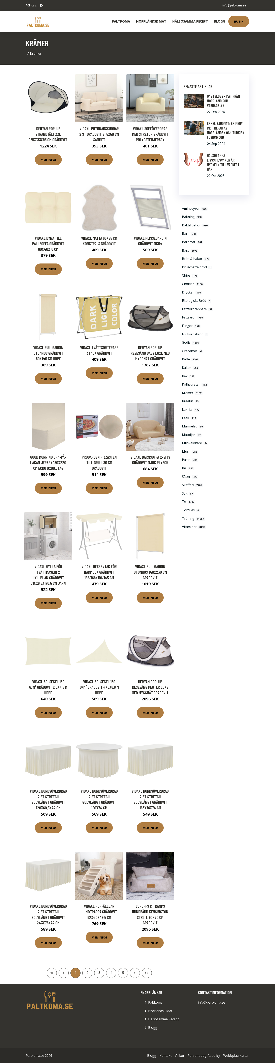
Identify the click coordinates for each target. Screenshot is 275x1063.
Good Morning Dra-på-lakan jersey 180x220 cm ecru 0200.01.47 (48, 462)
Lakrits (190, 409)
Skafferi (192, 485)
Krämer (192, 393)
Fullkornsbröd (194, 334)
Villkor (179, 1055)
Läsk (189, 418)
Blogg (219, 21)
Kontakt (165, 1055)
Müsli (189, 451)
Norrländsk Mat (151, 21)
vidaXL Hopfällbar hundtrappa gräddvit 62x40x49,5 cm (99, 911)
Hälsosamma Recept (190, 21)
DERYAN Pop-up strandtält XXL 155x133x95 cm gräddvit (48, 134)
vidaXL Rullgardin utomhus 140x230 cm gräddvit (150, 572)
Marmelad (192, 426)
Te (188, 501)
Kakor (190, 367)
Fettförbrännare (197, 309)
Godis (190, 342)
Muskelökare (194, 443)
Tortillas (190, 510)
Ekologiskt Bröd (196, 300)
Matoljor (191, 434)
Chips (189, 275)
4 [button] (111, 972)
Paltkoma (121, 21)
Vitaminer (193, 527)
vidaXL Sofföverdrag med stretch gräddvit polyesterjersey (150, 134)
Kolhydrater (194, 384)
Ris (187, 468)
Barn (189, 233)
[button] (135, 973)
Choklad (192, 284)
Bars (189, 250)
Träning (193, 518)
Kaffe (190, 359)
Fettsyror (192, 317)
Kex (188, 376)
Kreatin (190, 401)
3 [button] (99, 972)
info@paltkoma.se (234, 5)
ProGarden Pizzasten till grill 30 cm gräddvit (99, 462)
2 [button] (87, 972)
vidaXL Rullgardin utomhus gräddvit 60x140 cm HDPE (48, 353)
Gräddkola (192, 351)
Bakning (192, 217)
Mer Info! (48, 160)
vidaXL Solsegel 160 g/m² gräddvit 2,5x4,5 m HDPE (48, 687)
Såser (189, 476)
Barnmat (192, 242)
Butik (238, 21)
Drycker (191, 292)
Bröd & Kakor (195, 258)
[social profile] (41, 5)
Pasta (189, 459)
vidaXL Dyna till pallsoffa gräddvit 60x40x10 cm (48, 243)
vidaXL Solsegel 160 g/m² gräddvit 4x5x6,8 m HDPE (99, 687)
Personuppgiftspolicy (204, 1055)
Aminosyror (194, 208)
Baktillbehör (195, 225)
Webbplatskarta (235, 1055)
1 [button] (76, 972)
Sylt (187, 493)
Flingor (191, 326)
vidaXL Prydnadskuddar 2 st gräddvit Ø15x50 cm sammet (99, 134)
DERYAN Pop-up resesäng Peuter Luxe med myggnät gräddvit (150, 687)
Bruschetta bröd (196, 267)
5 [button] (123, 972)
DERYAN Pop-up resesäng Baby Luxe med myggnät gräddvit (150, 353)
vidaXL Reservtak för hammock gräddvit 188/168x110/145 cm (99, 572)
